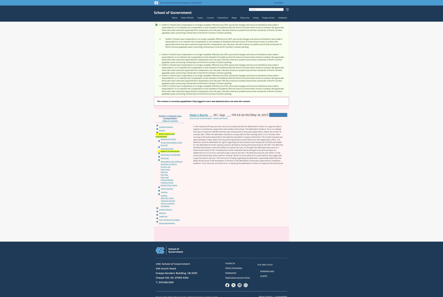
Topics (200, 17)
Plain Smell (165, 177)
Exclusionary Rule (167, 149)
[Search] (282, 9)
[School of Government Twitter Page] (233, 286)
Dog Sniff (164, 145)
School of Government (173, 12)
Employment (230, 273)
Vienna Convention (168, 203)
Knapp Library (268, 17)
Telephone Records (168, 201)
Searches (164, 192)
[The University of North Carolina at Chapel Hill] (155, 3)
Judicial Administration (167, 223)
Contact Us (230, 263)
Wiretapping (165, 206)
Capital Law (163, 216)
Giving (256, 17)
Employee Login (267, 271)
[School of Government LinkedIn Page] (240, 286)
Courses (210, 17)
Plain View (164, 175)
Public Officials (187, 17)
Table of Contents (170, 121)
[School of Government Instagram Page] (246, 286)
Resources (244, 17)
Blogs (234, 17)
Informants (165, 158)
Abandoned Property (168, 139)
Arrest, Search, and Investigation (201, 118)
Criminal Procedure (166, 127)
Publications (222, 17)
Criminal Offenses (165, 209)
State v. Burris (199, 115)
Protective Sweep (167, 182)
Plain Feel (164, 172)
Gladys (263, 276)
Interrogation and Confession (171, 161)
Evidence (162, 130)
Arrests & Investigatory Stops (171, 142)
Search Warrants (167, 189)
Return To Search (279, 115)
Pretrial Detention (167, 180)
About (174, 17)
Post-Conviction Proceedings (169, 220)
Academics (282, 17)
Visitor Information (233, 268)
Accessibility (278, 3)
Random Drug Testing (169, 185)
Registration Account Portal (237, 277)
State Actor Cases (167, 198)
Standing (164, 196)
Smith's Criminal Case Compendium (170, 117)
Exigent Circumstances (170, 151)
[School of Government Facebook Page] (227, 286)
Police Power (165, 169)
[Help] (287, 9)
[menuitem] (227, 285)
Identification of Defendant (170, 155)
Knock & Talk (165, 167)
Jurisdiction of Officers (169, 164)
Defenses (162, 213)
